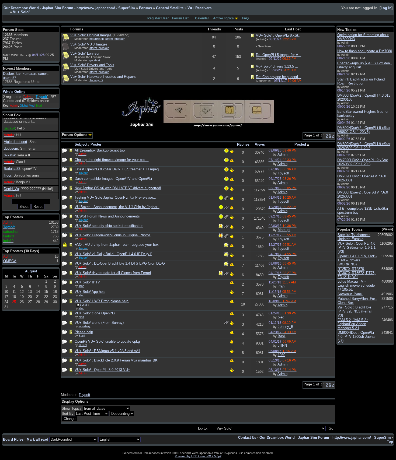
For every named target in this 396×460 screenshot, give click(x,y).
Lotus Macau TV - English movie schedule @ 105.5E (356, 285)
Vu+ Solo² (21, 12)
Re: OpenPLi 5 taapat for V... (278, 55)
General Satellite (169, 8)
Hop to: (202, 428)
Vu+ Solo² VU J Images (88, 44)
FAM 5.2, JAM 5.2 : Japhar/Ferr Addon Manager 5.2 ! (353, 324)
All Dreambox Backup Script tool (100, 150)
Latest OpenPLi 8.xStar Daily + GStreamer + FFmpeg (117, 169)
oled (81, 316)
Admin (282, 154)
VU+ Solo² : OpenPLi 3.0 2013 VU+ (102, 370)
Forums (145, 8)
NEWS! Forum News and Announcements (107, 216)
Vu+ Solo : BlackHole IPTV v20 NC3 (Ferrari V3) (355, 311)
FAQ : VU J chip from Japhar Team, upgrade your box (117, 245)
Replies (243, 144)
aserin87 (9, 78)
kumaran (29, 74)
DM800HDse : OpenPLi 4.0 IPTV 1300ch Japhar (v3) (357, 337)
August (31, 271)
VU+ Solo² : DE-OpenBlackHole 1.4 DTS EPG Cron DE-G (120, 263)
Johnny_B (96, 80)
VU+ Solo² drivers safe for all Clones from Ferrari (113, 273)
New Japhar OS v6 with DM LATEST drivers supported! (118, 188)
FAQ (245, 18)
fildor (7, 175)
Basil (82, 335)
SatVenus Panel (350, 294)
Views (260, 144)
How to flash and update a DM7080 (364, 51)
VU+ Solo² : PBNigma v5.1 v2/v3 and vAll (107, 351)
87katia (9, 155)
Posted (300, 144)
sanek (43, 74)
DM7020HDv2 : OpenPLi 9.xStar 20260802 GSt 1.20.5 (362, 162)
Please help (84, 332)
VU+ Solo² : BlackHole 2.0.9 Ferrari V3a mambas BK (116, 360)
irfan (81, 285)
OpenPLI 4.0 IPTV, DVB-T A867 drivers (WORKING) (357, 260)
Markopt (284, 230)
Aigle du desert (15, 142)
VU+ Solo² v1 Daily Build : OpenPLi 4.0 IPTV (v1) (113, 254)
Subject (81, 144)
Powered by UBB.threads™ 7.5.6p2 (198, 456)
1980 (281, 355)
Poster (96, 144)
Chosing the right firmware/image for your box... (112, 160)
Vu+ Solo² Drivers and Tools (92, 65)
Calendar (202, 18)
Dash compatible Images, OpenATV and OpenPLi (113, 179)
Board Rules (13, 439)
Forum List (180, 18)
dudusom (11, 148)
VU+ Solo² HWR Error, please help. (102, 301)
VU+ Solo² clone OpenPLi (95, 313)
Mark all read (37, 439)
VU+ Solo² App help (90, 292)
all (86, 304)
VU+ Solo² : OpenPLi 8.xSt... (278, 35)
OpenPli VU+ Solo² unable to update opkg (107, 341)
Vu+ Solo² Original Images (91, 35)
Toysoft (283, 173)
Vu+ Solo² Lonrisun (85, 53)
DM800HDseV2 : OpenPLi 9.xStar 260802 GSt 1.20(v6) (363, 130)
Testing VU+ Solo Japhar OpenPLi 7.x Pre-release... (115, 197)
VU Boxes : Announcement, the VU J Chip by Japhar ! (117, 207)
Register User (158, 18)
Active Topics (223, 18)
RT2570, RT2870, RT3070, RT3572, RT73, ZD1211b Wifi (357, 273)
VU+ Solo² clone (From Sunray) (99, 323)
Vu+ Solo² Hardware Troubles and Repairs (103, 77)
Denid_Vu (11, 189)
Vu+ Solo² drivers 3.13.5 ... (277, 66)
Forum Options (75, 135)
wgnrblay (85, 326)
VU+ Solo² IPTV (87, 282)
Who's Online (14, 92)
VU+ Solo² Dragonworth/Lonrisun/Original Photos (113, 235)
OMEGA (9, 261)
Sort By (68, 414)
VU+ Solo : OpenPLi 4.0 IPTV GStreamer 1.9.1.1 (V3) (357, 247)
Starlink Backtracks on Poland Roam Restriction (361, 81)
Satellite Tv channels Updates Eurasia (354, 237)
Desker (8, 74)
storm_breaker (115, 38)
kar (18, 74)
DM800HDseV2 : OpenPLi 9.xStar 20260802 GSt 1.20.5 (363, 146)
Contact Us (247, 438)
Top (390, 442)
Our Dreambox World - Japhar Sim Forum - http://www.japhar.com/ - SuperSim (69, 8)
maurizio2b (96, 38)
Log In (386, 8)
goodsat (94, 60)
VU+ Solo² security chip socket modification (109, 226)
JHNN (83, 345)
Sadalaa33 (12, 169)
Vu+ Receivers (199, 8)
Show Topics (72, 408)
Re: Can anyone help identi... (278, 77)
